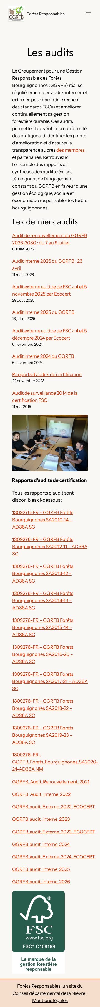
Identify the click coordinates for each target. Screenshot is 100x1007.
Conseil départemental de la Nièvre (48, 993)
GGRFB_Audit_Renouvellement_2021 (50, 782)
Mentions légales (50, 1000)
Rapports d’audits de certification (47, 374)
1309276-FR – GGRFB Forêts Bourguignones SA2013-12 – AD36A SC (42, 573)
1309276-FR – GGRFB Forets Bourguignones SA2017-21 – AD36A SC (50, 681)
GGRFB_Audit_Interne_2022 (41, 794)
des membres (70, 150)
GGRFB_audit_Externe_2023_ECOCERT (53, 832)
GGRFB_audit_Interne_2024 (41, 844)
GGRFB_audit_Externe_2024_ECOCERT (53, 857)
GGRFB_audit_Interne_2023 (41, 819)
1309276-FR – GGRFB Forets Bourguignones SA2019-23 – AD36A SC (42, 735)
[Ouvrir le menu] (88, 14)
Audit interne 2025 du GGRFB (43, 312)
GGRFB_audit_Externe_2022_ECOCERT (53, 806)
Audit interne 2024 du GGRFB (43, 356)
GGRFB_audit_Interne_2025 (41, 869)
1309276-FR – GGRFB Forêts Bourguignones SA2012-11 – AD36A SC (50, 546)
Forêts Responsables (46, 13)
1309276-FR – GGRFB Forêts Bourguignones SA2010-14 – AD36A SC (42, 520)
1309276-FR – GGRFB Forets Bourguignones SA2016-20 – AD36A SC (42, 654)
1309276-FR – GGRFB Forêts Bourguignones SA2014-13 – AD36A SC (42, 600)
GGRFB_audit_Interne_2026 (41, 881)
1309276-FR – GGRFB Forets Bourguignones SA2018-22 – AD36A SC (42, 708)
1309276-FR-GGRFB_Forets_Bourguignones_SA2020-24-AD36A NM (55, 762)
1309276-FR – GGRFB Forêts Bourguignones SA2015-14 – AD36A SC (42, 627)
